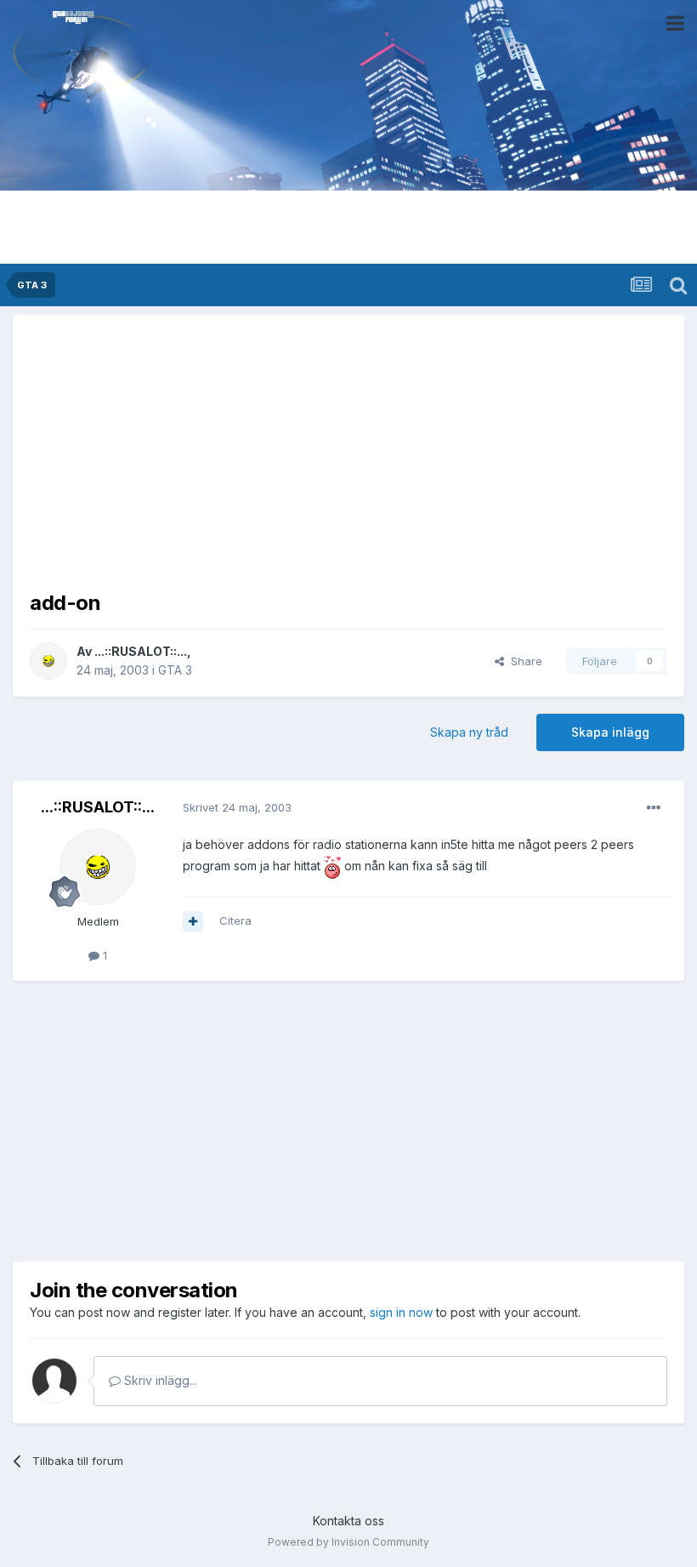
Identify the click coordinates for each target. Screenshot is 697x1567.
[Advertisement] (348, 451)
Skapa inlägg (610, 732)
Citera (235, 920)
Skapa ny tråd (469, 732)
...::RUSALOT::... (140, 651)
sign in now (401, 1312)
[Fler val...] (654, 808)
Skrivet (237, 807)
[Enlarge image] (332, 865)
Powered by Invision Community (348, 1542)
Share (523, 661)
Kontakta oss (348, 1520)
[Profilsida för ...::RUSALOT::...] (48, 661)
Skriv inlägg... (159, 1380)
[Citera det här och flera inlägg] (193, 921)
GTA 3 (175, 670)
